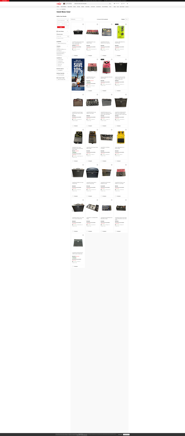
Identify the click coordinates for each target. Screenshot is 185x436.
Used (118, 6)
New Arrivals (122, 6)
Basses (83, 6)
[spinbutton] (59, 24)
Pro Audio (59, 50)
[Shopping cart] (127, 3)
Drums (74, 6)
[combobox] (77, 19)
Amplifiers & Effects (61, 49)
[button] (67, 3)
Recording (87, 6)
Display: (123, 19)
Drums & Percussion (61, 52)
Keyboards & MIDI (60, 53)
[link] (78, 43)
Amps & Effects (63, 6)
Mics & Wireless (105, 6)
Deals (115, 6)
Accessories (98, 6)
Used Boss (64, 9)
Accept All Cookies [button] (126, 434)
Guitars (58, 6)
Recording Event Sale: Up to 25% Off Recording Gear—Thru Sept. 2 (70, 0)
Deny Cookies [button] (120, 434)
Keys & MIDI (70, 6)
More (110, 6)
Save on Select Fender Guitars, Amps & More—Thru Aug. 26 (92, 0)
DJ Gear (78, 6)
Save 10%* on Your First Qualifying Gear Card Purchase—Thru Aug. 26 (115, 0)
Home (58, 9)
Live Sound (93, 6)
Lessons (126, 6)
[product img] (78, 32)
